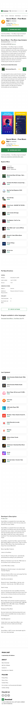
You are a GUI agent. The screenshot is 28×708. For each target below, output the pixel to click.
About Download (5, 662)
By (9, 23)
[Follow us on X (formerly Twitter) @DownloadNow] (6, 695)
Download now (15, 29)
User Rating (9, 25)
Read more (14, 44)
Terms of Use (5, 680)
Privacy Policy (5, 677)
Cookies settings (5, 687)
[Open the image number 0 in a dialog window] (7, 123)
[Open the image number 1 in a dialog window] (21, 123)
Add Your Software (6, 665)
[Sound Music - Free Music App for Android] (3, 22)
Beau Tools (5, 518)
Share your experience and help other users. (12, 35)
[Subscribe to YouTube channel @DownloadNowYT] (8, 695)
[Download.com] (4, 11)
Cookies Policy (5, 682)
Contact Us (4, 667)
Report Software (15, 309)
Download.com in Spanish (7, 670)
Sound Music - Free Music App (16, 20)
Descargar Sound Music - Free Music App (11, 318)
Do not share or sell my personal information (12, 685)
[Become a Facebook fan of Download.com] (3, 695)
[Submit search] (10, 11)
